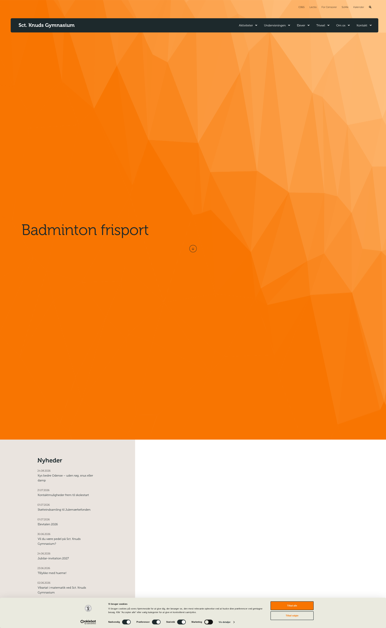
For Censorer (329, 7)
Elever (301, 25)
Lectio (313, 7)
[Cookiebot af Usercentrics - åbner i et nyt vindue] (88, 622)
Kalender (358, 7)
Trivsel (320, 25)
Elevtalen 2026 (48, 524)
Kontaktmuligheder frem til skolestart (63, 495)
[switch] (156, 622)
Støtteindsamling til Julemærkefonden (64, 509)
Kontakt (362, 25)
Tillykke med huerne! (52, 573)
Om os (340, 25)
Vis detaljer (225, 622)
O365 (301, 7)
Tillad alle (292, 605)
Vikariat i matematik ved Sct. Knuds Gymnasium (62, 590)
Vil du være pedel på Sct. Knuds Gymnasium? (59, 541)
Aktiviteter (246, 25)
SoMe (345, 7)
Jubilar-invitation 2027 (53, 558)
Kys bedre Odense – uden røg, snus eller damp (65, 478)
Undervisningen (275, 25)
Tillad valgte (292, 615)
